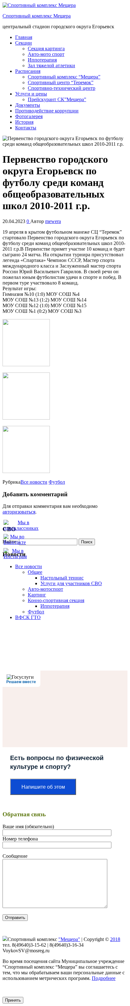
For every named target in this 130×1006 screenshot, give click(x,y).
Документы (27, 105)
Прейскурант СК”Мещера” (57, 99)
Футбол (57, 482)
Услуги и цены (31, 93)
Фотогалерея (29, 116)
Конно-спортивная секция (56, 600)
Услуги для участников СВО (71, 583)
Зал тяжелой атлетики (51, 65)
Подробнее (103, 978)
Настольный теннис (62, 577)
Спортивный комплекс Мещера (37, 16)
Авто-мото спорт (46, 54)
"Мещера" (69, 939)
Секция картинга (46, 48)
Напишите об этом (43, 787)
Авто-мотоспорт (45, 589)
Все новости (34, 482)
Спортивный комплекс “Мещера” (64, 76)
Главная (23, 37)
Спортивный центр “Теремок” (60, 82)
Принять (13, 1000)
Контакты (25, 127)
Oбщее (35, 572)
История (24, 122)
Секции (23, 43)
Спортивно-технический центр (61, 88)
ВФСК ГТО (28, 617)
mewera (53, 221)
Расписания (27, 71)
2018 (115, 939)
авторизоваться (19, 511)
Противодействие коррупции (47, 110)
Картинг (37, 594)
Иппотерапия (42, 60)
